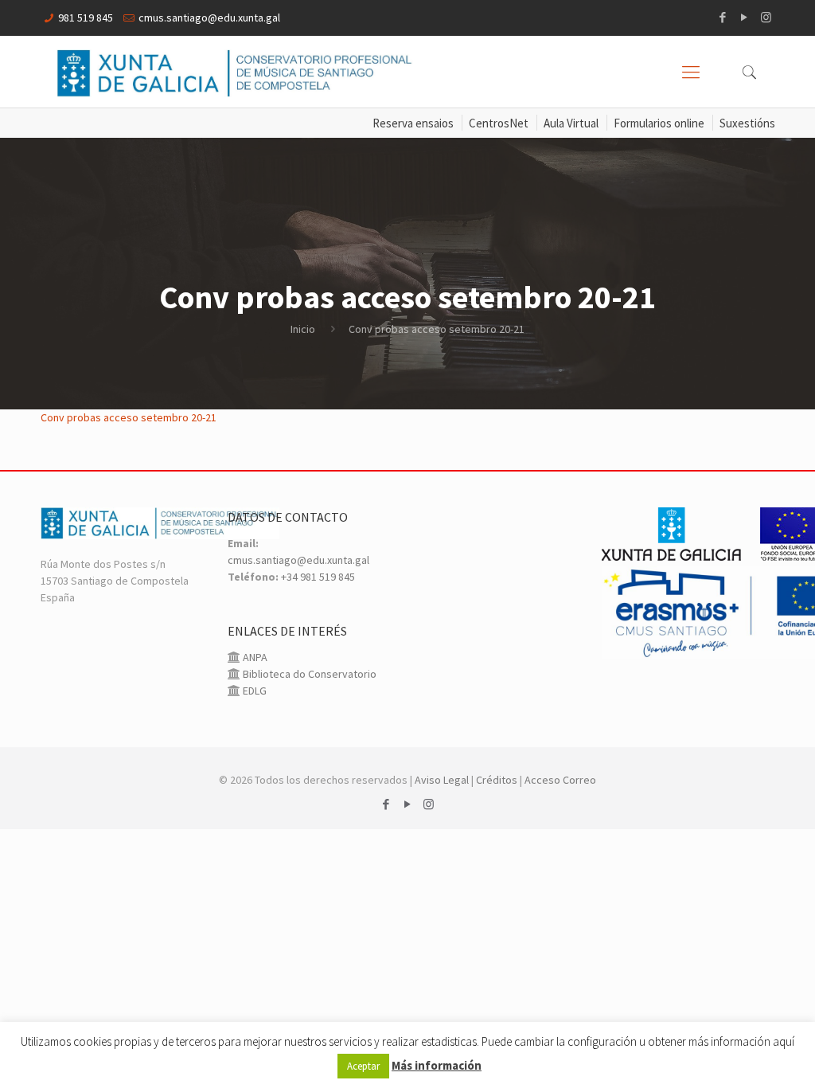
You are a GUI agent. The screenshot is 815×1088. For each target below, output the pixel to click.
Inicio (303, 329)
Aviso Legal (442, 780)
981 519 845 (85, 17)
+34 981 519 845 (318, 576)
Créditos (496, 780)
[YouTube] (744, 17)
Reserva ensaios (413, 123)
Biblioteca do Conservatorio (308, 674)
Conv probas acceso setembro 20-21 (128, 417)
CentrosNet (498, 123)
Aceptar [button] (363, 1066)
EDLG (253, 690)
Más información (437, 1065)
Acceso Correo (560, 780)
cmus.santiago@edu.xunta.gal (209, 17)
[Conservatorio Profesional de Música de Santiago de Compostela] (235, 72)
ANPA (253, 657)
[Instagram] (766, 17)
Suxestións (747, 123)
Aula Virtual (571, 123)
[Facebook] (723, 17)
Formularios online (659, 123)
